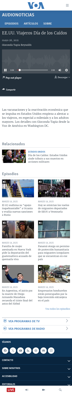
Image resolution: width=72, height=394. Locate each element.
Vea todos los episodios (57, 309)
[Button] (9, 90)
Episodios (11, 23)
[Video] (44, 390)
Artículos (31, 23)
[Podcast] (36, 350)
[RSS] (28, 350)
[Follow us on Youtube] (20, 350)
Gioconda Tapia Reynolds (16, 44)
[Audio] (27, 390)
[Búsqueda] (60, 390)
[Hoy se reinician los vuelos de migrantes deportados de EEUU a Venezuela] (54, 188)
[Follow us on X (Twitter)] (13, 350)
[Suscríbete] (43, 350)
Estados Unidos (36, 152)
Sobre (47, 23)
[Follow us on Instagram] (51, 350)
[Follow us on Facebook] (5, 350)
